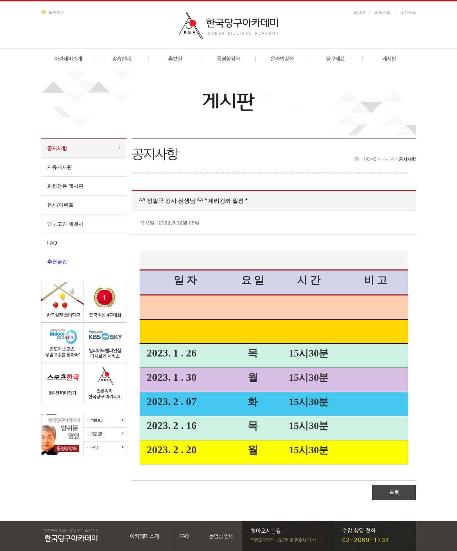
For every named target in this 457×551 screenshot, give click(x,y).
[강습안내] (121, 59)
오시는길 (408, 12)
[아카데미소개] (68, 59)
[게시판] (389, 59)
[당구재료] (335, 59)
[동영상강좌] (228, 59)
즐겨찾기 (56, 12)
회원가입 (383, 12)
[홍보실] (175, 59)
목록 (394, 492)
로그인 (359, 12)
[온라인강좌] (282, 59)
